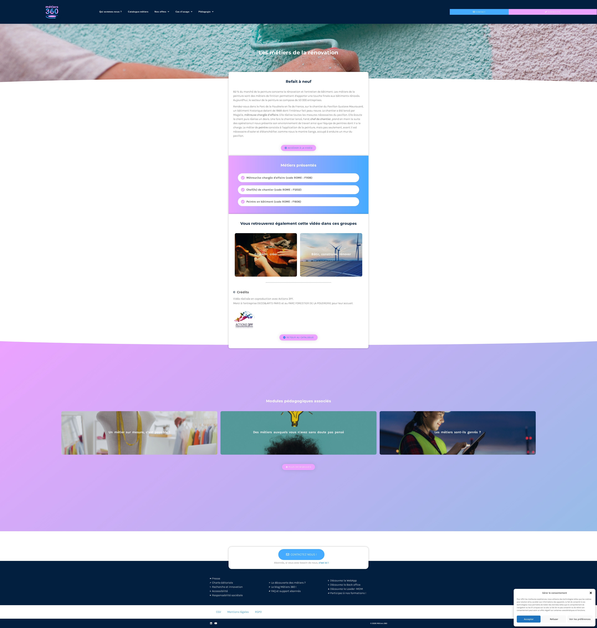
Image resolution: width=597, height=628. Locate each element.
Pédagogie (205, 11)
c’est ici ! (324, 562)
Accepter (529, 619)
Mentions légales (238, 612)
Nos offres (160, 11)
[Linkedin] (211, 623)
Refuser (554, 619)
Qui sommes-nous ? (110, 11)
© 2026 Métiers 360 (378, 623)
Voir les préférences (580, 619)
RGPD (258, 612)
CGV (218, 612)
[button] (590, 592)
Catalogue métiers (138, 11)
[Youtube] (216, 623)
